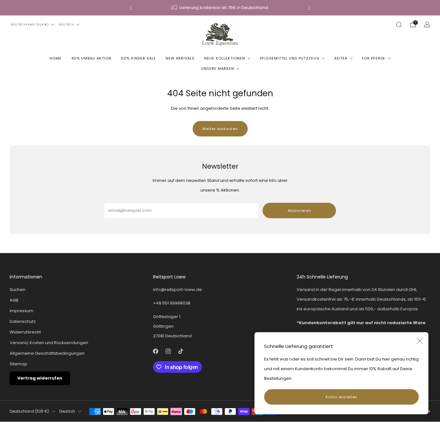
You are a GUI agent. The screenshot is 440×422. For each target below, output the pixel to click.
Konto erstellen (342, 396)
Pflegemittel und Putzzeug (290, 58)
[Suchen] (399, 24)
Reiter (341, 58)
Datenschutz (23, 321)
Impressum (21, 311)
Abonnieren (299, 210)
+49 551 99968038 (171, 303)
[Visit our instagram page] (168, 351)
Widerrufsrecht (25, 332)
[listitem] (220, 7)
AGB (14, 300)
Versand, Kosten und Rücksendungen (49, 343)
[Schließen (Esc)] (419, 341)
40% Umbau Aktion (91, 58)
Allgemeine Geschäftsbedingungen (47, 353)
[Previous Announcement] (131, 8)
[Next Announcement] (309, 8)
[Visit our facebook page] (155, 351)
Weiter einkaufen (220, 128)
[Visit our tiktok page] (181, 351)
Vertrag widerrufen (39, 378)
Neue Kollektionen (224, 58)
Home (56, 58)
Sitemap (18, 364)
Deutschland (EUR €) (30, 24)
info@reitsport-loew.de (177, 289)
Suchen (17, 289)
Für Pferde (373, 58)
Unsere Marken (217, 68)
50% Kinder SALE (138, 58)
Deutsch (66, 24)
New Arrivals (180, 58)
